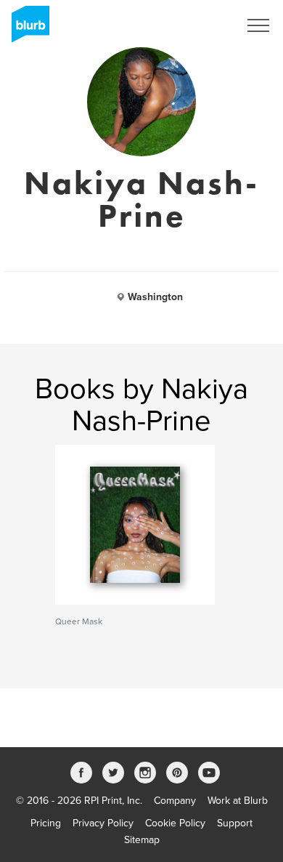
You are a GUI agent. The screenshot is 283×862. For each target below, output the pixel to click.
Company (175, 800)
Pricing (45, 823)
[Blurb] (26, 29)
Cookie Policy (175, 823)
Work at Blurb (238, 800)
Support (235, 823)
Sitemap (142, 840)
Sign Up (202, 25)
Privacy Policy (103, 823)
